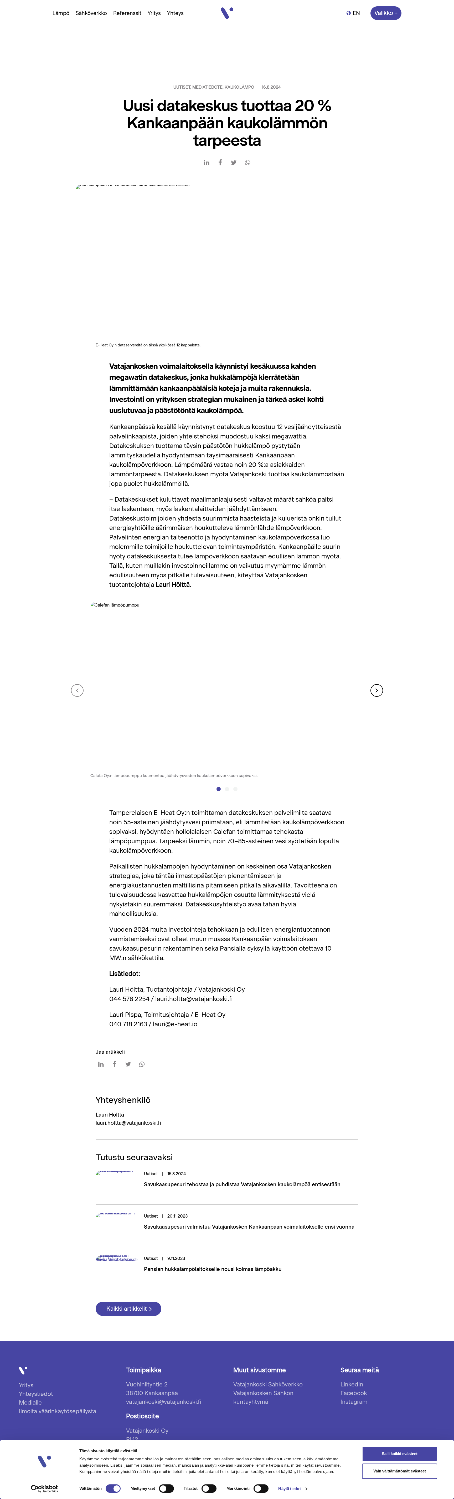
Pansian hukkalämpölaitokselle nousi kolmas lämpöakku (213, 1269)
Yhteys (175, 13)
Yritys (154, 13)
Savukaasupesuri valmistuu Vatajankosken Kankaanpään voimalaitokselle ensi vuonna (249, 1227)
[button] (218, 789)
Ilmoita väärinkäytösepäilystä (57, 1411)
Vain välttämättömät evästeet (399, 1471)
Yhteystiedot (36, 1393)
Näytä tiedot (289, 1488)
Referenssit (127, 13)
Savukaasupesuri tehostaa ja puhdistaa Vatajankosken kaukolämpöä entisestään (242, 1184)
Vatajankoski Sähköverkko (268, 1384)
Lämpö (61, 13)
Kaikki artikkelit (127, 1308)
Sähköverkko (91, 13)
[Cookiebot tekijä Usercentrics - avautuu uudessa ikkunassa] (45, 1489)
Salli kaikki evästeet (399, 1453)
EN (356, 13)
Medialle (30, 1402)
